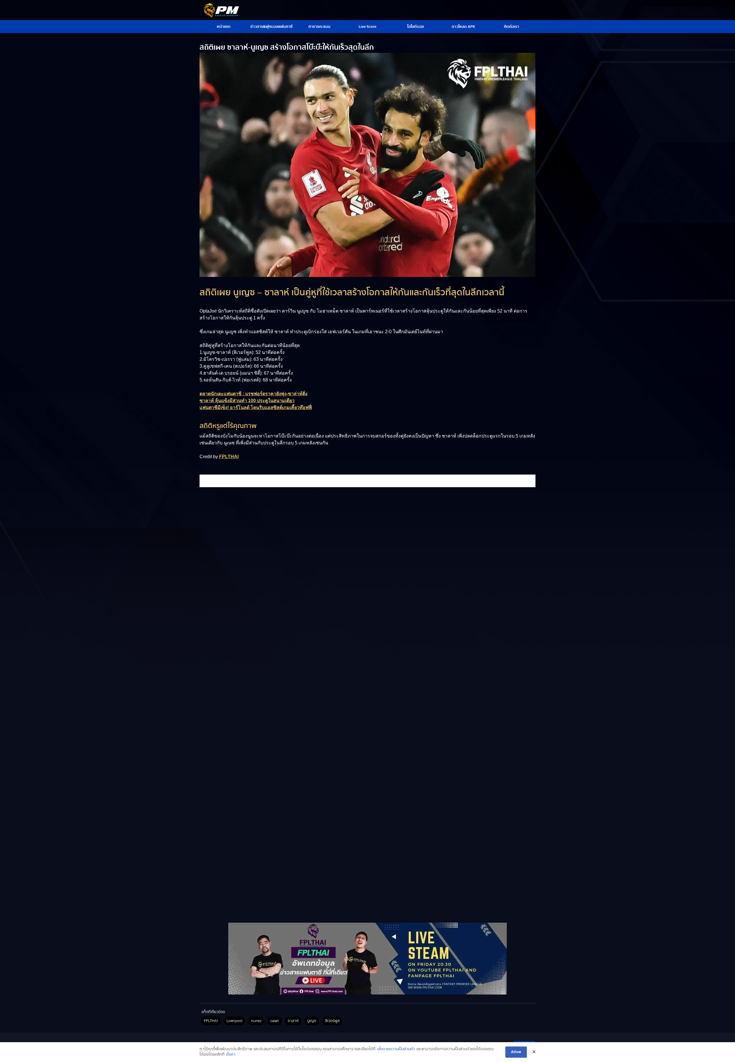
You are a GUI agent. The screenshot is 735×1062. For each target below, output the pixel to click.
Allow (516, 1052)
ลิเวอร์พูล (332, 1021)
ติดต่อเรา (511, 27)
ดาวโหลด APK (463, 27)
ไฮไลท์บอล (415, 27)
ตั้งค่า (230, 1055)
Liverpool (234, 1021)
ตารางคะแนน (319, 27)
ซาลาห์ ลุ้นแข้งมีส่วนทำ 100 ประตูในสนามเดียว (247, 400)
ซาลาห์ (293, 1021)
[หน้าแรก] (367, 958)
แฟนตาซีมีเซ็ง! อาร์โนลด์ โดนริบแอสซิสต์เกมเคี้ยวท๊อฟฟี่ (256, 407)
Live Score (367, 27)
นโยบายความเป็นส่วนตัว (396, 1049)
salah (274, 1021)
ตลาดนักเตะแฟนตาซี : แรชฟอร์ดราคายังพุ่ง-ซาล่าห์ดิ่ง (253, 393)
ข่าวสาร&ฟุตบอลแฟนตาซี (271, 27)
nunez (256, 1021)
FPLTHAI (229, 456)
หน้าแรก (224, 27)
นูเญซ (311, 1021)
